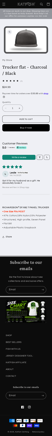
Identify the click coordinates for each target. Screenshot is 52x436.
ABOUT (9, 369)
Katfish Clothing (22, 432)
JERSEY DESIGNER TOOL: (19, 356)
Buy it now (26, 128)
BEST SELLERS (14, 342)
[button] (3, 4)
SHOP (9, 335)
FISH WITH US (13, 349)
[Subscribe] (42, 289)
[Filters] (40, 157)
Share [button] (9, 237)
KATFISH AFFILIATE (16, 362)
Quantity (6, 102)
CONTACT (11, 376)
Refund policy (38, 432)
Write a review (19, 157)
